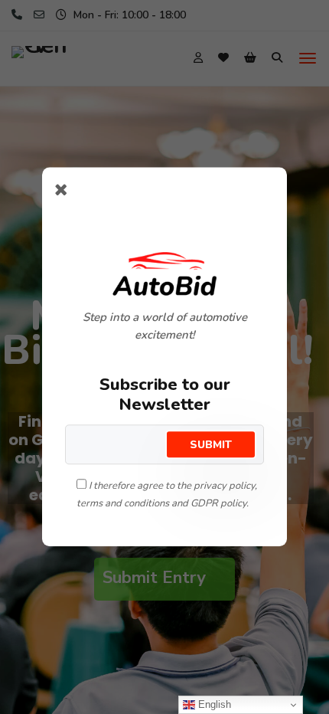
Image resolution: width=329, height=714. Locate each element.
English (213, 704)
